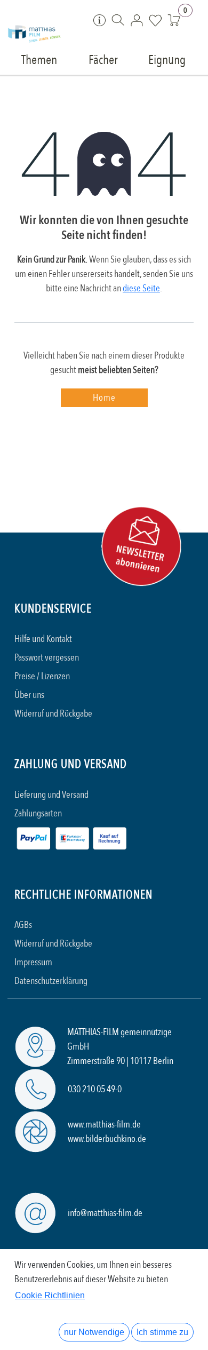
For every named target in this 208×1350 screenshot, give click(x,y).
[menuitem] (39, 59)
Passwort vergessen (46, 657)
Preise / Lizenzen (42, 676)
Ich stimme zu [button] (162, 1332)
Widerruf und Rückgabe (53, 713)
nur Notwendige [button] (94, 1332)
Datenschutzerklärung (50, 981)
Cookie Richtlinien (50, 1295)
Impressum (33, 962)
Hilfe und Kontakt (43, 639)
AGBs (23, 925)
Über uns (29, 695)
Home (104, 397)
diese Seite (141, 288)
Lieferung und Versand (51, 794)
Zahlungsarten (38, 813)
